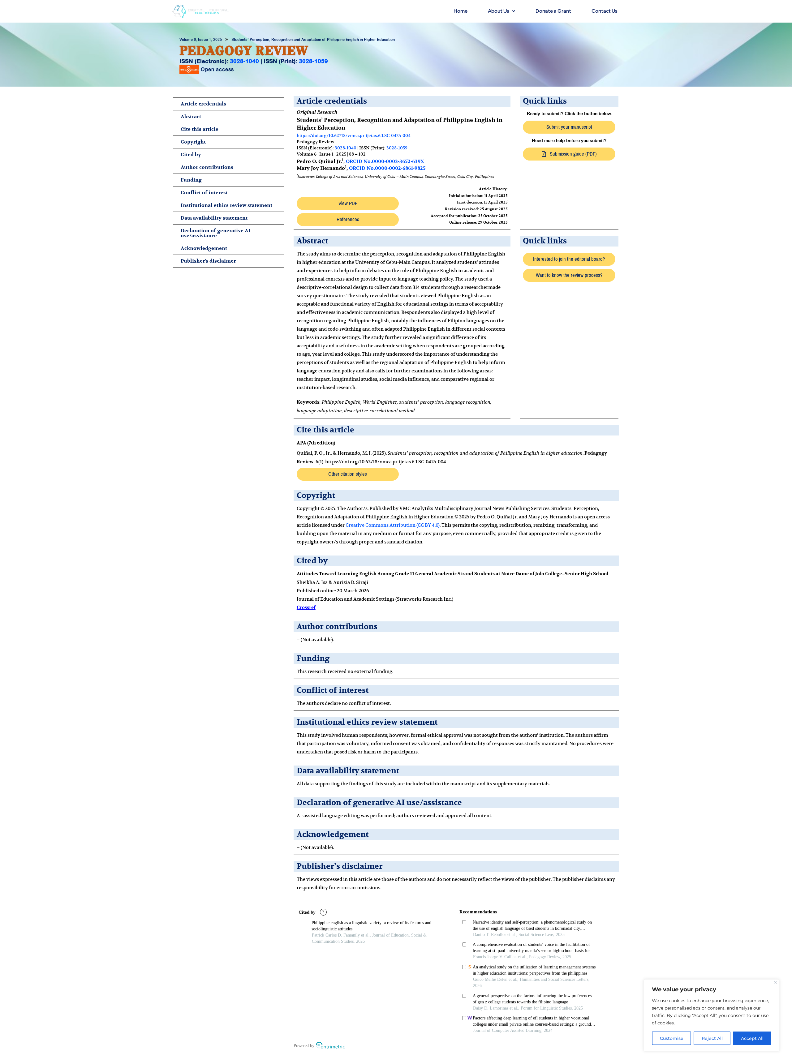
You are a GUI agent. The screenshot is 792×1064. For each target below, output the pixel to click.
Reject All (712, 1038)
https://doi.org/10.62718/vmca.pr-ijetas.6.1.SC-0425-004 (354, 135)
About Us (498, 11)
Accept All (752, 1038)
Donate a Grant (553, 11)
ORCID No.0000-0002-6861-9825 (387, 168)
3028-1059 (313, 61)
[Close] (775, 982)
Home (460, 11)
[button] (501, 11)
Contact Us (605, 11)
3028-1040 (244, 61)
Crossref (306, 607)
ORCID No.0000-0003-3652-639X (385, 161)
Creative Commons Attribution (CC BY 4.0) (393, 525)
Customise (671, 1038)
